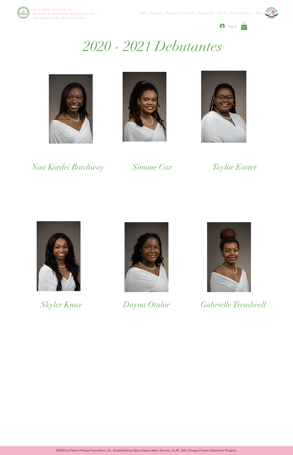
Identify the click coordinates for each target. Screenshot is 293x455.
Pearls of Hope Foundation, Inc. (53, 9)
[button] (244, 26)
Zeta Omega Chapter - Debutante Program (59, 18)
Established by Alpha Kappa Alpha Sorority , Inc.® (64, 13)
